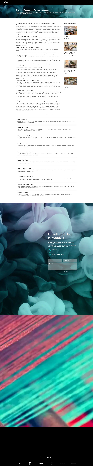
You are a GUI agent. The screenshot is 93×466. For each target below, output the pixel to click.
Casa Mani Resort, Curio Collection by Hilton (69, 71)
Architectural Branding (23, 127)
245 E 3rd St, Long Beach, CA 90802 (58, 254)
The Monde (67, 36)
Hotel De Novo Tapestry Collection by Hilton (69, 53)
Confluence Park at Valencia (68, 87)
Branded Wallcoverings (24, 168)
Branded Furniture (22, 160)
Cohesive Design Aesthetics (25, 176)
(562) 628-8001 (54, 249)
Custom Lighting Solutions (25, 184)
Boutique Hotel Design (23, 144)
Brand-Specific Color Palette (25, 152)
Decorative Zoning (22, 192)
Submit (66, 271)
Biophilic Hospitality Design (25, 135)
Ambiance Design (22, 119)
